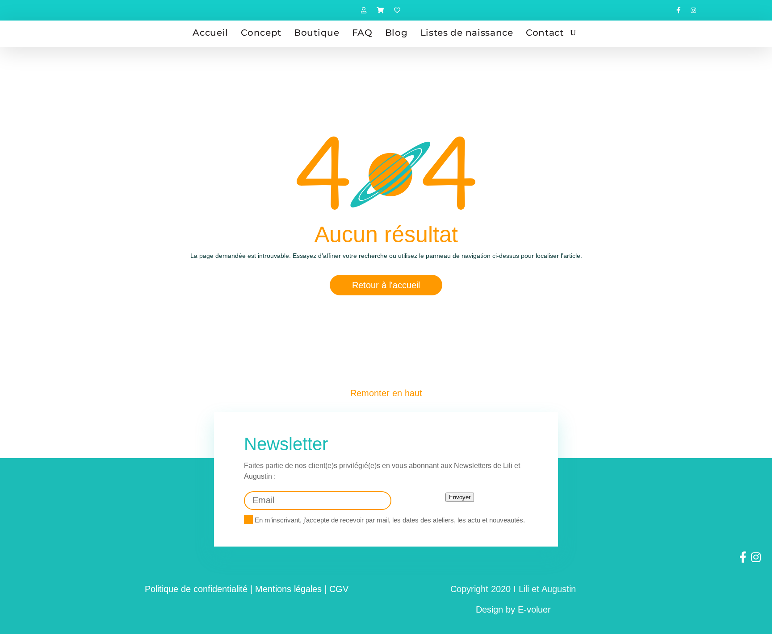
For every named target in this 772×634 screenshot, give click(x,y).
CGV (338, 589)
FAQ (362, 32)
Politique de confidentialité (196, 589)
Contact (545, 32)
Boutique (317, 32)
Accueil (210, 32)
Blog (396, 32)
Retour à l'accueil (386, 285)
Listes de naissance (466, 32)
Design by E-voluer (513, 609)
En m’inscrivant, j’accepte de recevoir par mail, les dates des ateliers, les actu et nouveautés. (389, 520)
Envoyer (459, 497)
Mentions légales (288, 589)
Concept (261, 32)
